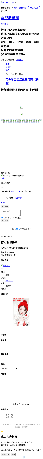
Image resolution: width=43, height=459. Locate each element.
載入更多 (5, 206)
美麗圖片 (18, 198)
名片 (7, 70)
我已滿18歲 (5, 454)
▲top (3, 202)
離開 (13, 454)
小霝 (3, 178)
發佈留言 (5, 220)
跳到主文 (4, 24)
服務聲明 (25, 427)
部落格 (8, 67)
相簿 (7, 64)
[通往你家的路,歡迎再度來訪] (21, 326)
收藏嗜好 (19, 60)
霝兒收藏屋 (10, 18)
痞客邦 (14, 191)
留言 (19, 191)
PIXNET (10, 424)
